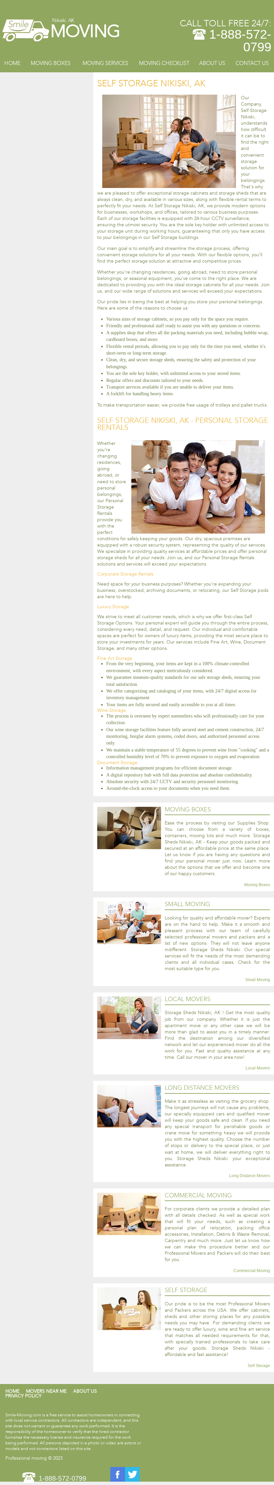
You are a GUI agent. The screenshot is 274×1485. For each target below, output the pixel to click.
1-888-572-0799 (240, 40)
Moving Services (105, 63)
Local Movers (258, 1068)
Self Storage (259, 1366)
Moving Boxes (51, 63)
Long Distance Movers (249, 1176)
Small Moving (257, 980)
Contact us (252, 63)
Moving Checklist (164, 63)
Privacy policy (23, 1396)
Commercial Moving (252, 1271)
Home (12, 63)
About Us (212, 63)
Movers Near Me (46, 1391)
